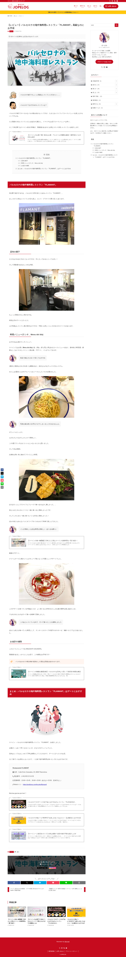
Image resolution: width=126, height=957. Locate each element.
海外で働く (97, 96)
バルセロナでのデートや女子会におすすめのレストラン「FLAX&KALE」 (52, 802)
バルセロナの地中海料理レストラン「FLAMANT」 (35, 158)
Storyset (67, 941)
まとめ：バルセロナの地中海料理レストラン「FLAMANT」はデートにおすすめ (44, 168)
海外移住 (97, 100)
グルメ (11, 31)
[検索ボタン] (100, 6)
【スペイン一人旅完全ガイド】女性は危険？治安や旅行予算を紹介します (52, 833)
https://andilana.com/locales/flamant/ (35, 784)
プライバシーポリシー (71, 951)
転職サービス (98, 108)
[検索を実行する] (116, 25)
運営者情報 (52, 951)
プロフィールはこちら (104, 61)
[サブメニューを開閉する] (116, 81)
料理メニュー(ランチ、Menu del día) (32, 163)
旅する (96, 85)
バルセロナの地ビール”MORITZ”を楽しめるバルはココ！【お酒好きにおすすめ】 (54, 818)
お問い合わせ (60, 951)
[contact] (117, 1)
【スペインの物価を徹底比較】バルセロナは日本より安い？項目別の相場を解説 (54, 671)
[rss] (115, 1)
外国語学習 (97, 81)
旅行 (18, 852)
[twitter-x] (110, 1)
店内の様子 (24, 160)
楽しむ (96, 92)
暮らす (96, 88)
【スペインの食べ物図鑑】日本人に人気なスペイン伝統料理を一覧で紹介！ (53, 540)
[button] (14, 882)
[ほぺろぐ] (18, 6)
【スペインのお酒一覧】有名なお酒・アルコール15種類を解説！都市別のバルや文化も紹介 (54, 136)
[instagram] (112, 1)
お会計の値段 (25, 165)
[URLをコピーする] (79, 882)
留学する (97, 104)
